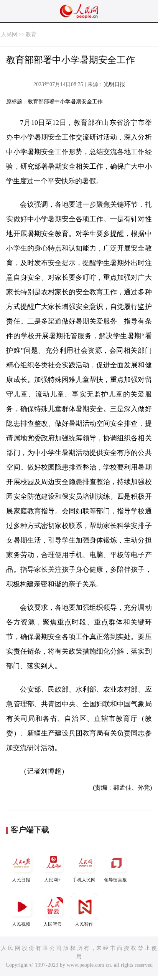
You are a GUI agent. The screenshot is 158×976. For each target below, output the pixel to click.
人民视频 (21, 924)
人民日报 (21, 880)
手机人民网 (83, 880)
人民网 (9, 34)
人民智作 (84, 924)
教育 (31, 34)
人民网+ (52, 880)
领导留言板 (115, 880)
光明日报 (114, 84)
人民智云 (52, 924)
